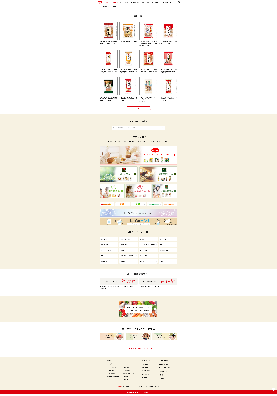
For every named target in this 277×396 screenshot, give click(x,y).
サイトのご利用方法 (137, 386)
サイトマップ (162, 378)
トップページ (102, 6)
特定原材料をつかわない (113, 376)
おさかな (162, 256)
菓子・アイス (143, 250)
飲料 (102, 256)
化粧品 (142, 261)
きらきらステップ (111, 370)
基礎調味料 (104, 261)
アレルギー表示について (164, 368)
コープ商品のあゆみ (163, 361)
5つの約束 (145, 364)
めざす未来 (145, 367)
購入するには (145, 2)
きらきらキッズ (111, 373)
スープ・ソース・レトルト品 (108, 250)
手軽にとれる (127, 367)
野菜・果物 (104, 239)
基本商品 (109, 364)
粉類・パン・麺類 (125, 239)
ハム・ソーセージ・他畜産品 (147, 244)
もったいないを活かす (129, 373)
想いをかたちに (124, 2)
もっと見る (138, 108)
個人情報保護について (151, 386)
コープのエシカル (156, 2)
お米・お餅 (163, 239)
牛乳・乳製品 (104, 244)
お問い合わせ (162, 375)
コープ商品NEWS (135, 2)
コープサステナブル (129, 364)
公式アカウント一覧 (138, 349)
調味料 (142, 239)
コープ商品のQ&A (167, 2)
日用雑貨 (162, 261)
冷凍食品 (123, 261)
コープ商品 (105, 2)
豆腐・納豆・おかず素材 (127, 256)
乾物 (111, 6)
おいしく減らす (128, 370)
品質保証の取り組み (163, 364)
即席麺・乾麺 (124, 244)
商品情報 (115, 2)
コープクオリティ (111, 367)
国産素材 (126, 376)
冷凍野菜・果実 (164, 250)
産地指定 (126, 380)
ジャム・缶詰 (143, 256)
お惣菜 (122, 250)
